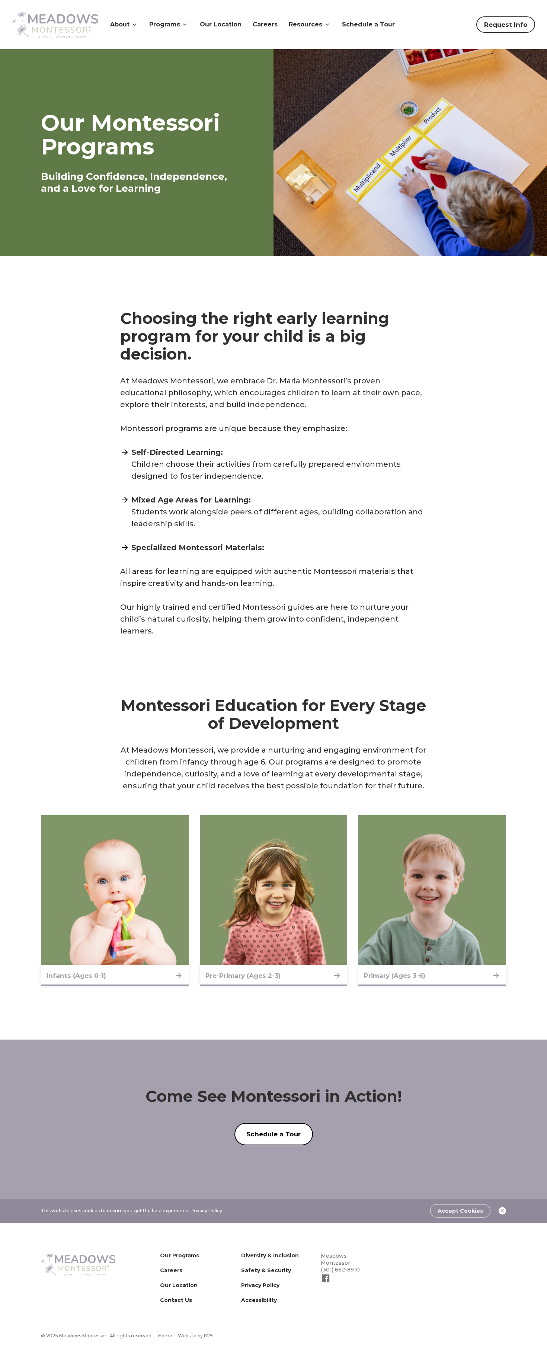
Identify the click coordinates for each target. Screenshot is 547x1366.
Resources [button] (305, 24)
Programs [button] (164, 24)
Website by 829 (195, 1335)
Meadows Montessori (336, 1259)
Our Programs (179, 1255)
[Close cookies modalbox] (502, 1211)
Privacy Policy (206, 1210)
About (119, 24)
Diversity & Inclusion (270, 1255)
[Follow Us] (326, 1281)
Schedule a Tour (368, 24)
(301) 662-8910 (340, 1269)
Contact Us (176, 1300)
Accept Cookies (460, 1210)
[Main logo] (78, 1264)
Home (165, 1335)
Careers (265, 24)
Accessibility (259, 1300)
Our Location (220, 24)
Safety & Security (266, 1270)
